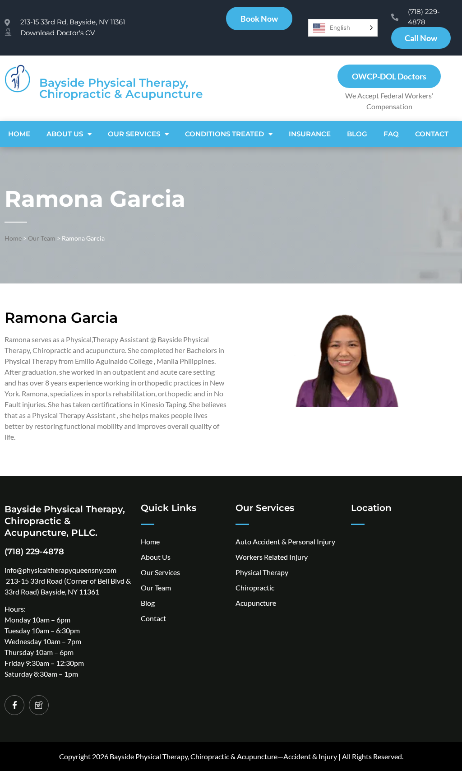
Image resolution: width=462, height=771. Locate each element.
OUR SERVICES (134, 134)
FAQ (391, 134)
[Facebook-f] (14, 705)
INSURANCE (310, 134)
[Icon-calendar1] (39, 705)
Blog (357, 134)
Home (19, 134)
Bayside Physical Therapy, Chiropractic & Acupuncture (121, 88)
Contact (431, 134)
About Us (64, 134)
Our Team (41, 238)
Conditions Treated (224, 134)
